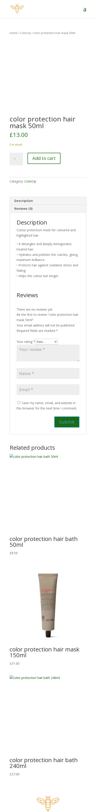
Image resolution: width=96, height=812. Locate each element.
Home (14, 33)
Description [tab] (23, 201)
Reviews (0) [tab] (23, 208)
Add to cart (44, 158)
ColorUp (25, 33)
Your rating (26, 341)
